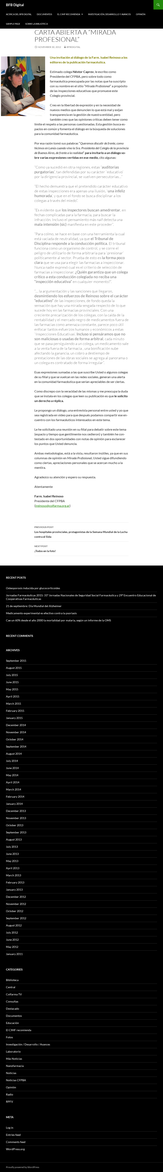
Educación (12, 1023)
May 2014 (12, 775)
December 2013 (16, 811)
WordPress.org (15, 1149)
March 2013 (13, 875)
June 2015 (12, 682)
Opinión (140, 14)
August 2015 (14, 667)
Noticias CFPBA (16, 1080)
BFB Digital (15, 5)
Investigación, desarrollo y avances (109, 14)
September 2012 (16, 918)
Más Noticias (14, 1058)
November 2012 (16, 904)
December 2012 (16, 896)
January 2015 (14, 718)
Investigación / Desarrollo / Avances (28, 1044)
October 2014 (14, 739)
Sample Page (13, 23)
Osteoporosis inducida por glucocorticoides (33, 588)
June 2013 (12, 853)
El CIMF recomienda (68, 14)
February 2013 (15, 882)
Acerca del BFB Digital (19, 14)
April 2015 (12, 696)
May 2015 (12, 689)
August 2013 (14, 839)
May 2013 (12, 861)
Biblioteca (12, 980)
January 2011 (14, 954)
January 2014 (14, 803)
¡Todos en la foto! (45, 549)
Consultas (12, 1001)
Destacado (12, 1008)
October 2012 (14, 911)
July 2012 (12, 932)
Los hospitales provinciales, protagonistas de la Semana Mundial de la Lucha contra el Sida (80, 532)
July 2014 (12, 760)
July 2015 (12, 675)
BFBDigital (73, 47)
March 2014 (13, 789)
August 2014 (14, 753)
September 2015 (16, 660)
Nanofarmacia (15, 1065)
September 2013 (16, 832)
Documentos (44, 14)
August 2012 (14, 925)
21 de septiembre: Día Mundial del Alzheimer (34, 606)
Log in (9, 1127)
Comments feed (15, 1142)
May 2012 (12, 946)
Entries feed (13, 1134)
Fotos (9, 1037)
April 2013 (12, 868)
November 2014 (16, 732)
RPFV (9, 1101)
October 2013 (14, 825)
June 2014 (12, 768)
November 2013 (16, 818)
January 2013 (14, 889)
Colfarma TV (14, 994)
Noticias (11, 1073)
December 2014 (16, 725)
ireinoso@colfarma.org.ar (52, 506)
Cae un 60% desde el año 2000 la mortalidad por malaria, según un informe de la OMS (58, 620)
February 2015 (15, 710)
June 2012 (12, 939)
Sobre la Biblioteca (36, 23)
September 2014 (16, 746)
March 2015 (13, 703)
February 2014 (15, 796)
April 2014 (12, 782)
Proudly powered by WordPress (22, 1167)
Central (10, 987)
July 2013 (12, 846)
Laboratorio (13, 1051)
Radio (9, 1094)
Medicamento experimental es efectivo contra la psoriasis (41, 613)
